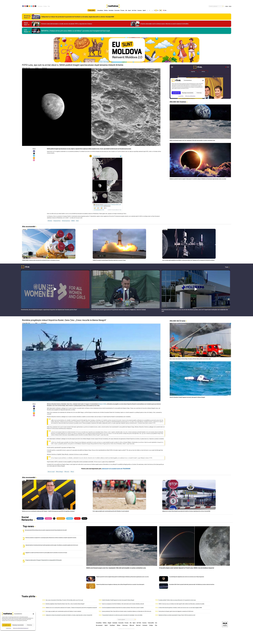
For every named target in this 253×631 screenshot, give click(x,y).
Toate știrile (91, 10)
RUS (230, 6)
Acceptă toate (6, 625)
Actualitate (100, 10)
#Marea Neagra (59, 471)
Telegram (34, 156)
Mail (34, 160)
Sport (129, 10)
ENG (227, 6)
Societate (111, 10)
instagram (25, 6)
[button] (33, 613)
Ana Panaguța (43, 323)
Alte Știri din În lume (177, 321)
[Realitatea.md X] (27, 6)
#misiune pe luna (66, 220)
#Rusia (72, 471)
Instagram (48, 518)
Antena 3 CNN (102, 404)
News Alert (26, 24)
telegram (31, 6)
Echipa (45, 6)
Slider (36, 323)
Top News (112, 625)
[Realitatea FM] (156, 10)
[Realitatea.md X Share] (34, 153)
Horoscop (124, 625)
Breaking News (27, 16)
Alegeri (109, 622)
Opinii (144, 10)
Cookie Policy (8, 628)
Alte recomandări (28, 226)
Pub (49, 6)
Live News (26, 31)
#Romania (67, 471)
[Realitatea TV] (160, 10)
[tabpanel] (55, 290)
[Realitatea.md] (225, 624)
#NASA (73, 220)
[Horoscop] (147, 10)
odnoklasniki (29, 6)
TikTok (84, 518)
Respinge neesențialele (18, 625)
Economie (117, 10)
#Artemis (50, 220)
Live (165, 10)
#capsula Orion (57, 220)
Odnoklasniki (34, 158)
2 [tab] (126, 313)
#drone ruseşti (51, 471)
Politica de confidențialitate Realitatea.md (20, 628)
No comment (99, 625)
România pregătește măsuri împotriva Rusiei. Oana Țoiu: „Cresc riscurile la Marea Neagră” (64, 320)
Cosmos (139, 10)
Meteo (118, 625)
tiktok (35, 6)
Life (126, 10)
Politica (106, 10)
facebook (23, 6)
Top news (28, 526)
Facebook (34, 151)
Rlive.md (132, 625)
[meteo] (152, 10)
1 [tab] (125, 313)
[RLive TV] (25, 267)
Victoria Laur (44, 67)
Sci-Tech (134, 10)
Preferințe (29, 625)
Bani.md (138, 625)
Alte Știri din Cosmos (178, 102)
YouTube (77, 518)
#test (77, 220)
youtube (33, 6)
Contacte (40, 6)
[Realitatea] (137, 6)
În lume (122, 10)
